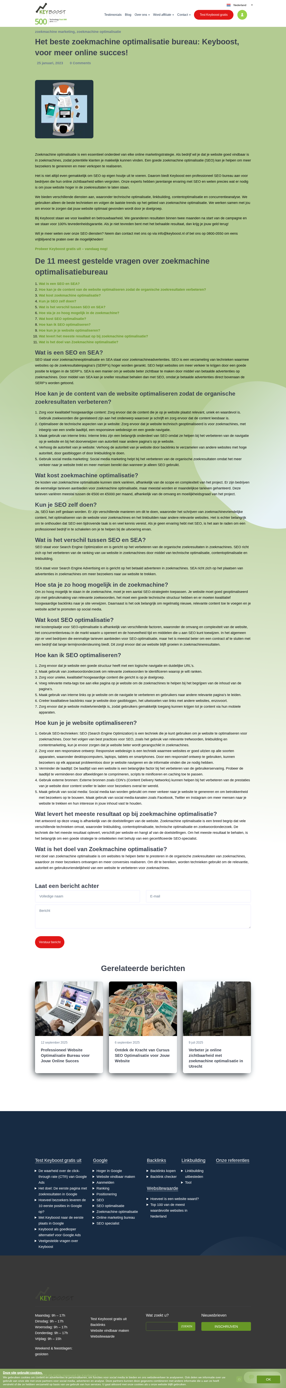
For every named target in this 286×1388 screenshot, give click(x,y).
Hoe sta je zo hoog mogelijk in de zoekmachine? (79, 313)
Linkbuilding (193, 1160)
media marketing (75, 459)
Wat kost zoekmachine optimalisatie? (70, 295)
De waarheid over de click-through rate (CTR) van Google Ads (63, 1176)
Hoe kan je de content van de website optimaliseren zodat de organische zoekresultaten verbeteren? (122, 289)
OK (268, 1379)
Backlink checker (163, 1177)
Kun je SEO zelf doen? (57, 301)
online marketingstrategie (154, 154)
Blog (128, 14)
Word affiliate (162, 14)
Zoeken (186, 1326)
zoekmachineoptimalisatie (80, 360)
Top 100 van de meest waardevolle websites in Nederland (168, 1210)
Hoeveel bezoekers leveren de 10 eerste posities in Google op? (62, 1206)
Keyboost (177, 176)
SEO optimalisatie (85, 620)
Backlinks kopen (163, 1171)
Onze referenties (232, 1160)
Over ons (141, 14)
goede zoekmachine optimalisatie (178, 160)
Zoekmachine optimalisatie (55, 154)
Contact (182, 14)
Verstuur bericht (50, 942)
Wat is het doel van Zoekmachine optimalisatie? (78, 342)
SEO (209, 160)
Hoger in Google (109, 1171)
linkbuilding (161, 197)
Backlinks (156, 1160)
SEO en (199, 181)
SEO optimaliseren (92, 655)
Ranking (103, 1188)
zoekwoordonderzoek (84, 671)
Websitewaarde (162, 1188)
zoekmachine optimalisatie (99, 32)
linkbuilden (150, 518)
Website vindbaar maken (116, 1177)
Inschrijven (226, 1326)
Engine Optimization (116, 733)
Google (100, 1160)
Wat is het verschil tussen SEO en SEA (88, 540)
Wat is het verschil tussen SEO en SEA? (72, 307)
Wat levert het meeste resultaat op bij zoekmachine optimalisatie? (93, 336)
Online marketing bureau (116, 1217)
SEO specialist (108, 1223)
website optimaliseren (147, 393)
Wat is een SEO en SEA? (59, 284)
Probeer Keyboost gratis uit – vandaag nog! (71, 249)
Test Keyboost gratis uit (58, 1160)
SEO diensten (91, 233)
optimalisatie (141, 197)
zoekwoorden (62, 418)
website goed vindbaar (228, 154)
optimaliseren (64, 518)
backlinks (168, 447)
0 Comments (80, 63)
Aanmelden (105, 1182)
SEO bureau (223, 176)
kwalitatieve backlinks (67, 701)
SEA (93, 352)
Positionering (107, 1194)
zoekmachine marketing (55, 32)
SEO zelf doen (73, 504)
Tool (188, 1182)
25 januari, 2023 (50, 63)
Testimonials (113, 14)
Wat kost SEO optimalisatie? (62, 319)
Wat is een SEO (56, 352)
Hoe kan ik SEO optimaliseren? (65, 325)
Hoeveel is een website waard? (174, 1199)
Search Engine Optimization (81, 547)
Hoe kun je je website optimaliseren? (69, 330)
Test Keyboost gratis (214, 14)
